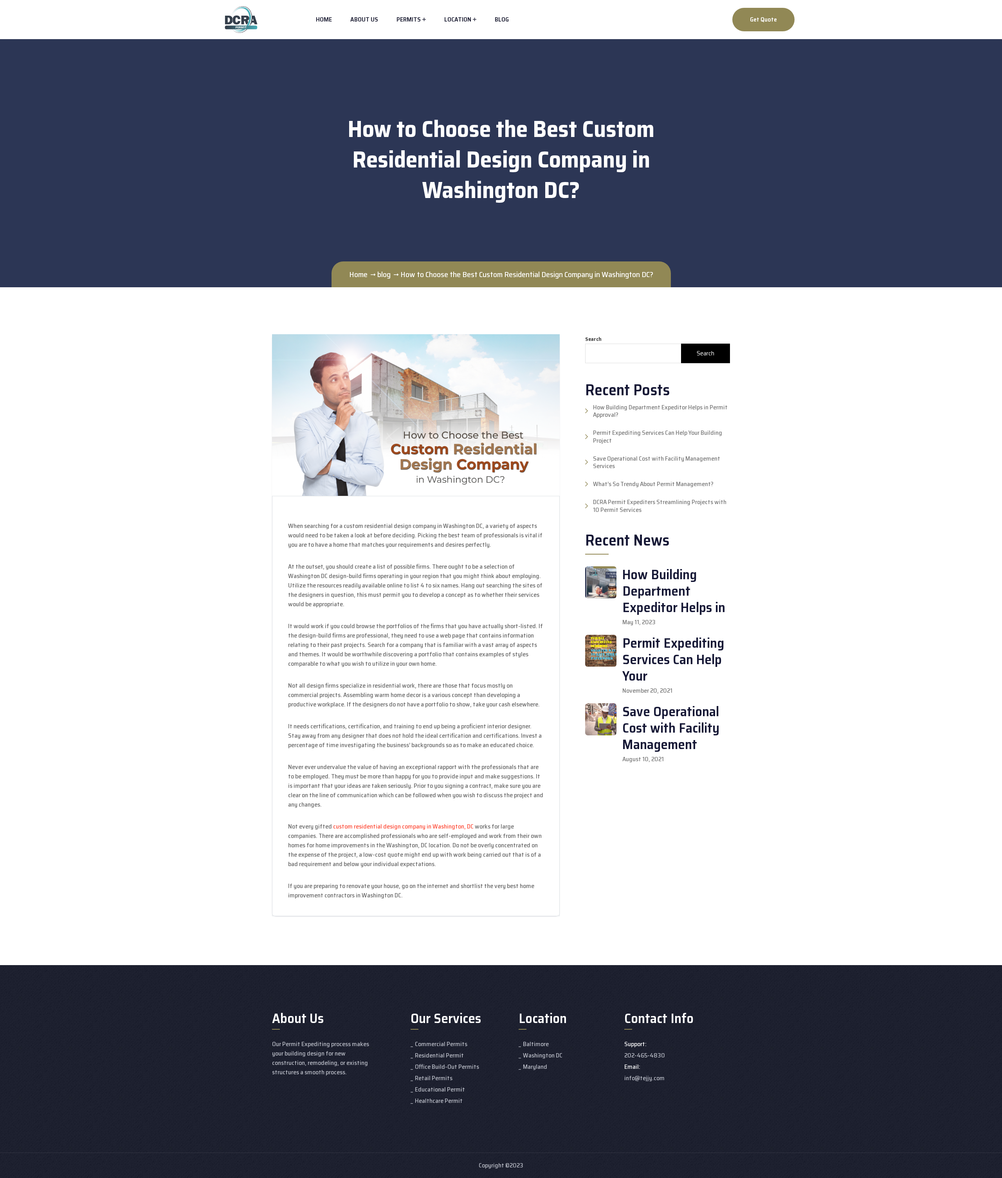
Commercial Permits (441, 1044)
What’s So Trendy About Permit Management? (653, 484)
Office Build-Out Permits (447, 1067)
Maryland (535, 1067)
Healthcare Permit (439, 1101)
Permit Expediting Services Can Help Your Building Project (657, 436)
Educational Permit (440, 1089)
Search (593, 339)
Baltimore (536, 1044)
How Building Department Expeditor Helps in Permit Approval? (660, 410)
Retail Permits (433, 1078)
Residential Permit (439, 1055)
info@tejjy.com (644, 1078)
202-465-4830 (644, 1055)
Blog (502, 19)
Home (324, 19)
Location (457, 19)
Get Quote (763, 19)
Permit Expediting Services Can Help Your (673, 659)
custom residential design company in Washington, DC (403, 826)
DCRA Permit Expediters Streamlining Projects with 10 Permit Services (659, 505)
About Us (364, 19)
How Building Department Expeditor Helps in (673, 591)
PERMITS (408, 19)
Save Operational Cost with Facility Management (670, 728)
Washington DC (542, 1055)
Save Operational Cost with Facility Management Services (656, 462)
